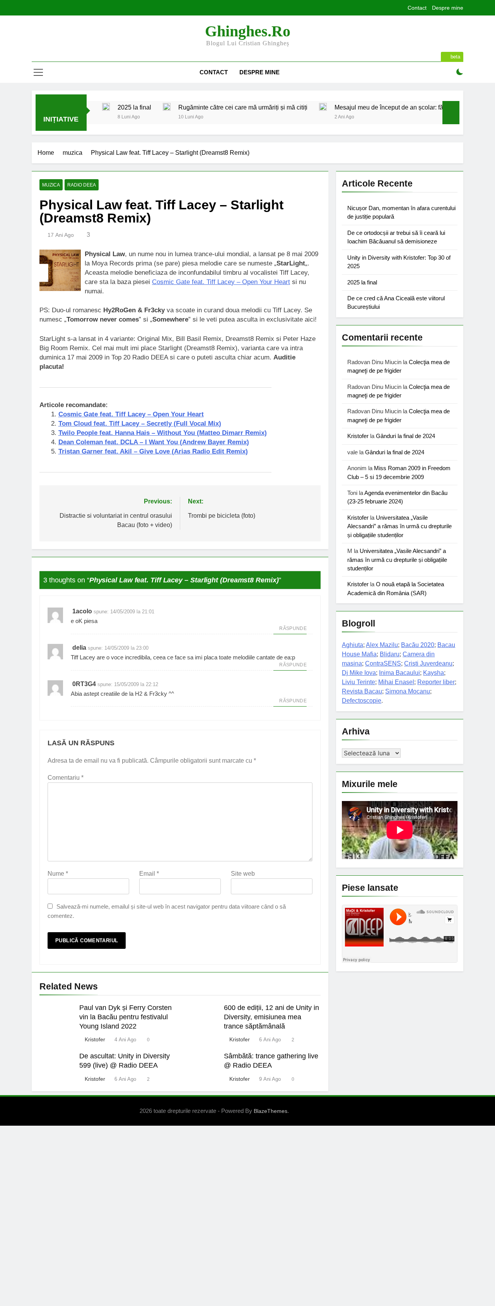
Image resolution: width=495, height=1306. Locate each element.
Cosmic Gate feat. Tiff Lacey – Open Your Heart (221, 282)
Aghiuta (352, 645)
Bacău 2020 (417, 645)
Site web (243, 873)
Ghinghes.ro (247, 31)
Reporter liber (436, 682)
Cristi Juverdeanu (428, 663)
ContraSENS (383, 663)
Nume (58, 873)
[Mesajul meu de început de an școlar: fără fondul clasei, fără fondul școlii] (323, 107)
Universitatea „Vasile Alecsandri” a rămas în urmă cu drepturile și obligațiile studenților (399, 526)
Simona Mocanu (407, 691)
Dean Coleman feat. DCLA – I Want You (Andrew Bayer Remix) (153, 442)
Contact (417, 8)
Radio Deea (81, 185)
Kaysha (433, 672)
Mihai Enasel (396, 682)
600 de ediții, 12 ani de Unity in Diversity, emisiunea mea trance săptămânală (271, 1017)
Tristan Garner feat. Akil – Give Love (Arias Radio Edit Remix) (153, 451)
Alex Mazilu (382, 645)
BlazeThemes (270, 1111)
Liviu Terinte (358, 682)
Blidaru (389, 654)
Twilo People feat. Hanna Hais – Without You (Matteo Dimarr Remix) (162, 432)
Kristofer (95, 1039)
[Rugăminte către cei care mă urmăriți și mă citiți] (167, 107)
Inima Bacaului (399, 672)
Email (149, 873)
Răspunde (293, 628)
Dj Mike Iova (359, 672)
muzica (51, 185)
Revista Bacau (362, 691)
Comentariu (66, 777)
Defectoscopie (361, 700)
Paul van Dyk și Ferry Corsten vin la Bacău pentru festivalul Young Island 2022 (125, 1017)
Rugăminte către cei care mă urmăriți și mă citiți (242, 107)
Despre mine (447, 8)
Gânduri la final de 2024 (405, 436)
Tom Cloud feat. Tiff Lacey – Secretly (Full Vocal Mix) (139, 423)
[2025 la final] (106, 107)
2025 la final (134, 107)
